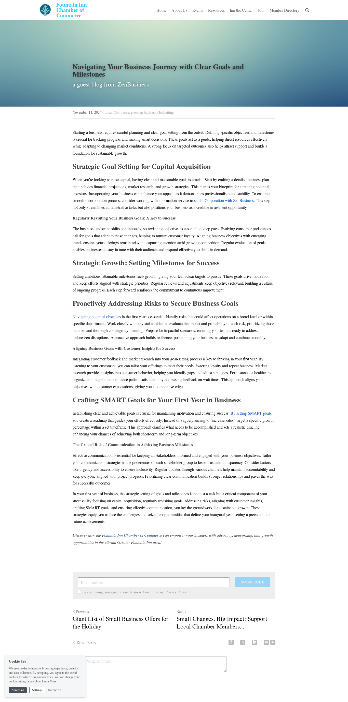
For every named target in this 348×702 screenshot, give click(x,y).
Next (180, 611)
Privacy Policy (176, 592)
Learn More (49, 681)
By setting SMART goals (251, 413)
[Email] (266, 642)
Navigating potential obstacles (97, 316)
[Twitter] (242, 642)
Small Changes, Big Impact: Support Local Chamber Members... (222, 622)
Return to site (86, 642)
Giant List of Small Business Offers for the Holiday (120, 622)
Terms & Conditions (143, 592)
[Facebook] (231, 642)
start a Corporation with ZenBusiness (224, 200)
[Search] (307, 10)
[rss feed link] (272, 642)
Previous (82, 611)
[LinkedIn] (254, 642)
